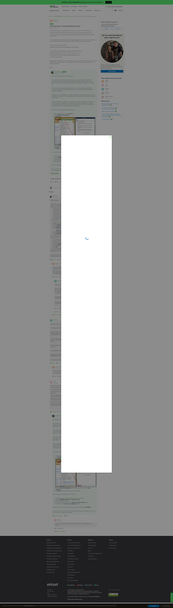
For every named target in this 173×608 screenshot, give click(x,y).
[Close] (110, 137)
